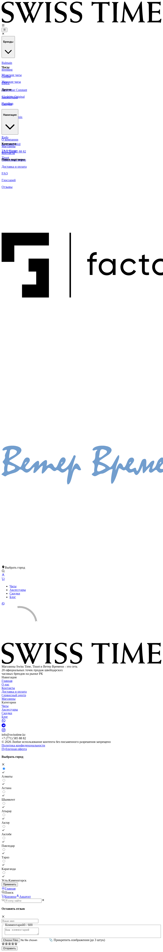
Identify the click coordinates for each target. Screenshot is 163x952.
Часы (13, 586)
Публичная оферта (14, 749)
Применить (9, 884)
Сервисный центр (14, 695)
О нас (5, 684)
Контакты (8, 688)
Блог (13, 597)
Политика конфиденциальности (23, 745)
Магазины (9, 698)
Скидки (15, 593)
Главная (7, 681)
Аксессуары (18, 590)
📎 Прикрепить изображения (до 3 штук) (77, 940)
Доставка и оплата (14, 691)
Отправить (9, 948)
